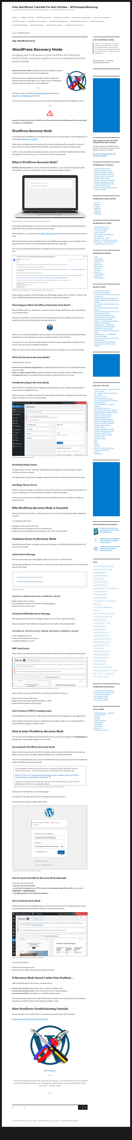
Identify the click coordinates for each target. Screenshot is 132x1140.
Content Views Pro (99, 232)
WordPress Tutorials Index (74, 25)
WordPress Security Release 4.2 (103, 670)
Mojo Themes (98, 264)
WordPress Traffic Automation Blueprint (106, 412)
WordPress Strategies (20, 25)
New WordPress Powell (100, 597)
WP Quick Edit (98, 676)
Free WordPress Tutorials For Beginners (105, 410)
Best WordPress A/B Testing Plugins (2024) (106, 304)
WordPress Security (97, 21)
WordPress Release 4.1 (100, 664)
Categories (110, 566)
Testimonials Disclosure (101, 730)
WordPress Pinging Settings (102, 651)
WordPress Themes (100, 427)
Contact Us (97, 446)
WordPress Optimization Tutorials (104, 184)
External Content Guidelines (102, 694)
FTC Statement (98, 722)
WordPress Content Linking (102, 635)
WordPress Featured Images (102, 642)
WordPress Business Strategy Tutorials (105, 188)
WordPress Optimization (79, 21)
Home (14, 17)
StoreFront (97, 270)
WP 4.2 (101, 673)
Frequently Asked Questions (102, 450)
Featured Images (99, 579)
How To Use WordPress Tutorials (103, 423)
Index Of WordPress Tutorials (102, 414)
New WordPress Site (99, 601)
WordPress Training (100, 189)
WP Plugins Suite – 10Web (101, 238)
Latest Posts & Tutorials (54, 25)
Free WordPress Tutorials (101, 585)
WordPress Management (58, 21)
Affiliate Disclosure (99, 715)
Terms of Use (98, 728)
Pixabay (52, 1071)
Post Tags (96, 610)
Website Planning (27, 17)
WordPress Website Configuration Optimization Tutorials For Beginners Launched (110, 548)
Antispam (97, 717)
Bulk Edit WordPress (100, 566)
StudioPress (97, 272)
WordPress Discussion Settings (102, 639)
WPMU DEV (97, 212)
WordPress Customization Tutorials (104, 180)
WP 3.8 (115, 670)
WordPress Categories (100, 629)
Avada (96, 257)
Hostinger (97, 206)
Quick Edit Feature (107, 616)
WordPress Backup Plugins (102, 293)
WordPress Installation (62, 17)
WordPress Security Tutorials (102, 186)
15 (25, 1107)
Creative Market (98, 259)
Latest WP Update (99, 588)
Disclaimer (97, 719)
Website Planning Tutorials (102, 169)
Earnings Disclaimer (100, 720)
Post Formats (97, 604)
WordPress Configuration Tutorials (104, 174)
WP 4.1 (95, 673)
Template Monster (99, 274)
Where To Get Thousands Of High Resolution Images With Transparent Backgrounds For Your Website (105, 317)
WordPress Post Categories (101, 654)
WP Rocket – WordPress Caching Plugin (105, 240)
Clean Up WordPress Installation (103, 569)
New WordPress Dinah (100, 591)
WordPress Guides (36, 25)
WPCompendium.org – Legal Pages (104, 713)
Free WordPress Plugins (101, 696)
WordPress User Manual (101, 700)
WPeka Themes (98, 278)
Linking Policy (98, 724)
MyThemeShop (98, 266)
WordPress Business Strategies (103, 435)
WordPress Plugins (19, 21)
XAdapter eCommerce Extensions (104, 244)
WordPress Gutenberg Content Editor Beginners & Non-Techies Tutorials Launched (105, 344)
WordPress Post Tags (100, 661)
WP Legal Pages (98, 236)
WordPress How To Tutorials (102, 645)
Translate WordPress (99, 626)
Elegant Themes (99, 261)
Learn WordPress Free (112, 588)
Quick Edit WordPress (100, 620)
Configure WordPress (100, 572)
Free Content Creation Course (102, 408)
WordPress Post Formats (101, 657)
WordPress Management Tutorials (104, 182)
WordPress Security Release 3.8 (103, 667)
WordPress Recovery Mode (37, 49)
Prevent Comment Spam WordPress (104, 613)
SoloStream (97, 268)
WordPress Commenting (101, 632)
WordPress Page (98, 648)
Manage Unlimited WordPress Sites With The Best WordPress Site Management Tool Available (106, 300)
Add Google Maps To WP (101, 227)
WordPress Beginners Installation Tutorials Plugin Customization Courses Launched (110, 540)
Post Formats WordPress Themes (103, 607)
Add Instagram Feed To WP (102, 229)
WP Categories (109, 673)
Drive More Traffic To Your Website (104, 692)
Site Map (96, 452)
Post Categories (111, 601)
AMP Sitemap (98, 454)
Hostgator (97, 204)
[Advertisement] (106, 105)
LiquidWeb (97, 208)
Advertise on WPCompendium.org (104, 690)
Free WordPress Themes (101, 698)
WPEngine (97, 210)
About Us (97, 444)
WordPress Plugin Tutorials (102, 178)
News (96, 442)
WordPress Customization (37, 21)
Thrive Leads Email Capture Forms (104, 234)
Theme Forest (98, 276)
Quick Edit (97, 616)
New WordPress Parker (100, 594)
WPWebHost (98, 214)
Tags (108, 623)
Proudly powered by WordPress (70, 1121)
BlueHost (97, 202)
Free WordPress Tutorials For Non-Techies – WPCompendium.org (55, 7)
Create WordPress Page (100, 575)
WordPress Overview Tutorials (103, 170)
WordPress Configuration (82, 17)
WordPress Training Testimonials (104, 448)
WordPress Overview (43, 17)
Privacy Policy (98, 726)
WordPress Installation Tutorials (103, 172)
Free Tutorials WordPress (101, 582)
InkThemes (97, 263)
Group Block (97, 306)
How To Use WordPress (101, 17)
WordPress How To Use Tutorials (103, 176)
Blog (95, 440)
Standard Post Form (99, 623)
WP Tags (106, 676)
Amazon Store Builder (100, 231)
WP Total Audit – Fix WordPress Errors (105, 242)
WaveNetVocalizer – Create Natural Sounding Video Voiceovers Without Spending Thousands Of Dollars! (104, 327)
